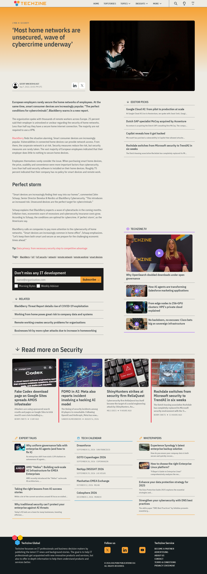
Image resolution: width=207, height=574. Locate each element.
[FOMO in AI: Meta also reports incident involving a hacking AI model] (80, 373)
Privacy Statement (164, 565)
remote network (65, 257)
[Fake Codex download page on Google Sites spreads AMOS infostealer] (34, 373)
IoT (33, 257)
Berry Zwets (21, 419)
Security (24, 23)
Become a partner (164, 548)
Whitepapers (152, 438)
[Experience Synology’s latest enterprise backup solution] (144, 450)
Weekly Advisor (50, 286)
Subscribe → (91, 279)
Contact (158, 558)
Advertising (161, 552)
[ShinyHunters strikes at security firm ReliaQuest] (127, 373)
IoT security (41, 257)
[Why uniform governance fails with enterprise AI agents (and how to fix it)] (20, 452)
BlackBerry (18, 138)
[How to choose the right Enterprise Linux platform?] (144, 469)
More (156, 3)
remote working (81, 257)
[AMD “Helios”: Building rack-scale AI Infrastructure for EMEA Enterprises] (20, 473)
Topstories (110, 3)
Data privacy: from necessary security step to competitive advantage (52, 248)
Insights (140, 3)
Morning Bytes (27, 286)
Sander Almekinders (71, 419)
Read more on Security (52, 349)
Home (96, 3)
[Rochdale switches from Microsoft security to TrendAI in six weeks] (173, 373)
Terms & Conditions (165, 562)
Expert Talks (28, 438)
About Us (159, 555)
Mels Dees (112, 410)
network (52, 257)
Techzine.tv (139, 229)
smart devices (96, 257)
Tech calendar (91, 438)
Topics (124, 3)
